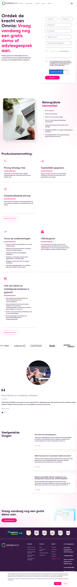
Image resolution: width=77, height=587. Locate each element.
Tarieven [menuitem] (54, 556)
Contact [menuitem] (54, 554)
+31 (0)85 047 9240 (68, 555)
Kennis (43, 3)
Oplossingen (28, 3)
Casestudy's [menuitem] (42, 555)
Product (20, 3)
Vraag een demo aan (10, 520)
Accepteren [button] (57, 583)
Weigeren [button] (65, 583)
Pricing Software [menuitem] (31, 549)
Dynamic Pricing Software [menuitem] (31, 552)
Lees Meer (38, 445)
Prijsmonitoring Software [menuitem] (30, 556)
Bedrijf (49, 3)
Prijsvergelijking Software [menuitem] (31, 559)
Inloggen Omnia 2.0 (56, 559)
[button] (2, 412)
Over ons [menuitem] (54, 547)
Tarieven (37, 3)
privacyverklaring (64, 51)
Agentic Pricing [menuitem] (31, 547)
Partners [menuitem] (53, 551)
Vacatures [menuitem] (54, 549)
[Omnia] (7, 3)
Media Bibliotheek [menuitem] (43, 553)
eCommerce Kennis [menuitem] (42, 550)
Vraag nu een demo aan (10, 218)
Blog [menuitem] (40, 547)
